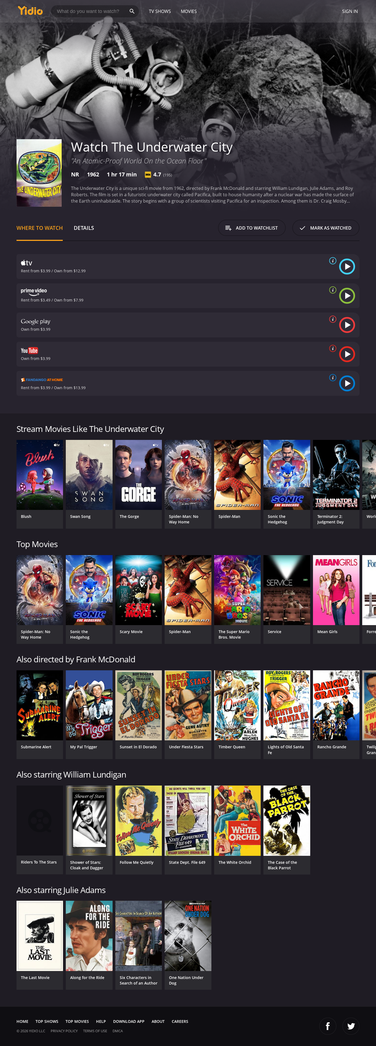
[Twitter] (350, 1026)
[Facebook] (327, 1026)
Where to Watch (40, 228)
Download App (129, 1021)
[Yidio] (30, 12)
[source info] (331, 260)
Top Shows (47, 1021)
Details (84, 228)
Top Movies (77, 1021)
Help (101, 1021)
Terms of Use (95, 1030)
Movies (189, 11)
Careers (180, 1021)
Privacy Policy (64, 1030)
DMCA (118, 1030)
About (158, 1021)
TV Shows (160, 11)
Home (22, 1021)
